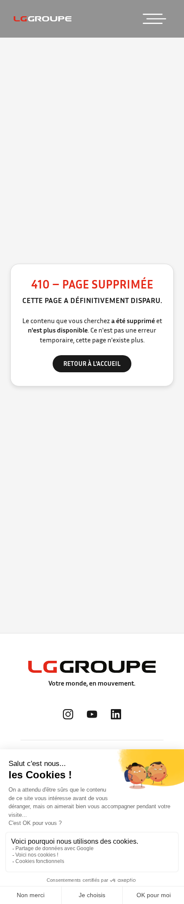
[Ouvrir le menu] (154, 18)
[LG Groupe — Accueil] (42, 19)
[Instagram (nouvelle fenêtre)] (68, 714)
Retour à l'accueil (92, 363)
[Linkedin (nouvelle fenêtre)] (116, 714)
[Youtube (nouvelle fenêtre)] (92, 714)
